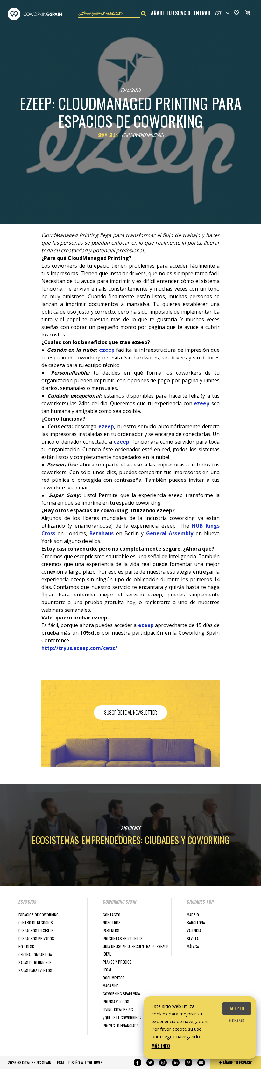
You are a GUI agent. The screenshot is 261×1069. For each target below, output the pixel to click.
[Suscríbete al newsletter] (201, 1062)
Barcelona (196, 922)
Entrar (202, 13)
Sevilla (193, 938)
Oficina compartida (35, 954)
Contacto (111, 914)
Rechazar (236, 1020)
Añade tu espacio (170, 13)
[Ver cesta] (248, 13)
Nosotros (112, 922)
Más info (161, 1046)
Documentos (114, 977)
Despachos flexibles (35, 930)
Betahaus (101, 533)
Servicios (107, 135)
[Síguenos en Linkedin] (176, 1062)
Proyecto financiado (121, 1025)
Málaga (193, 946)
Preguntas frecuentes (123, 938)
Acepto (237, 1008)
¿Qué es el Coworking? (122, 1017)
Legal (107, 969)
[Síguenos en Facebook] (137, 1062)
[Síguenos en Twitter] (150, 1062)
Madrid (193, 914)
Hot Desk (26, 946)
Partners (111, 930)
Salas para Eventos (35, 970)
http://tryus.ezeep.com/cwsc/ (79, 648)
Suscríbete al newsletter (130, 712)
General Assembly (169, 533)
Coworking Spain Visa (121, 993)
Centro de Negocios (35, 922)
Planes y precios (117, 961)
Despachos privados (36, 938)
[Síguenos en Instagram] (163, 1062)
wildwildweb (91, 1062)
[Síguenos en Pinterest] (188, 1062)
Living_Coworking (118, 1009)
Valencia (194, 930)
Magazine (110, 985)
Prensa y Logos (116, 1001)
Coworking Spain (35, 14)
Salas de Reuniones (35, 962)
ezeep (107, 349)
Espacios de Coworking (38, 914)
